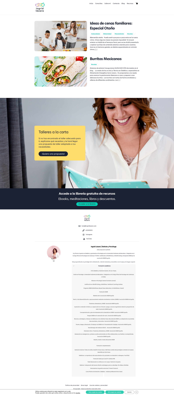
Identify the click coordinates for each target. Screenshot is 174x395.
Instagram (88, 234)
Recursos (130, 3)
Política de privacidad (72, 385)
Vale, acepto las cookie (95, 392)
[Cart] (137, 3)
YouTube (89, 239)
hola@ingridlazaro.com (88, 226)
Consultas (98, 3)
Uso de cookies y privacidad (98, 385)
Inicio (91, 3)
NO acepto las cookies (114, 392)
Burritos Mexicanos (105, 58)
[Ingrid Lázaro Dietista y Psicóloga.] (39, 12)
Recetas (130, 34)
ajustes (78, 393)
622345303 (88, 230)
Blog (123, 3)
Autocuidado (95, 34)
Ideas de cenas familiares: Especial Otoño (111, 26)
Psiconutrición (119, 34)
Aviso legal (84, 385)
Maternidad (107, 34)
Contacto (116, 3)
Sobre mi (107, 3)
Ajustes (129, 392)
